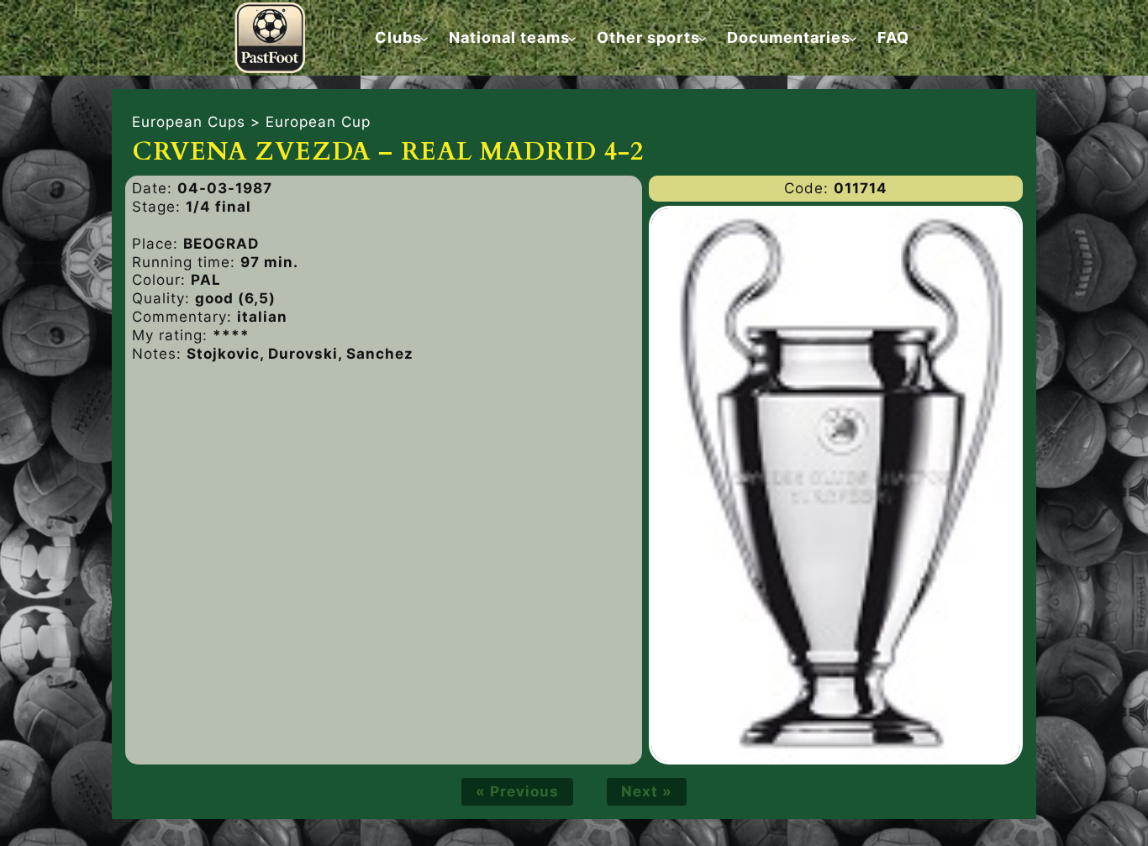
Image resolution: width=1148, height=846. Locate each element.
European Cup (318, 121)
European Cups (188, 121)
